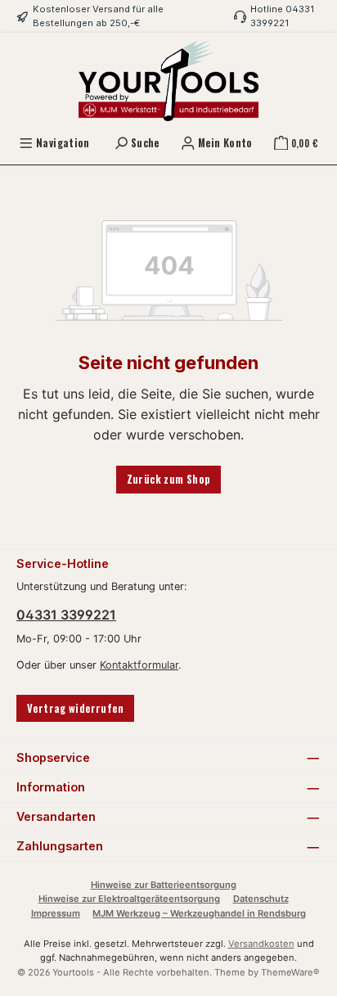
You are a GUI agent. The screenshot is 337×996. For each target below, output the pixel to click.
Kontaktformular (139, 665)
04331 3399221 (66, 614)
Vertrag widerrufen (75, 708)
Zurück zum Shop (169, 479)
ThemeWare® (290, 972)
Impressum (55, 913)
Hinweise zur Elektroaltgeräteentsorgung (129, 898)
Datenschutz (261, 898)
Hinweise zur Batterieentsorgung (163, 884)
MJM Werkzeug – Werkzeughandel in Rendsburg (199, 913)
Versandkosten (261, 943)
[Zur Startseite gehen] (168, 81)
